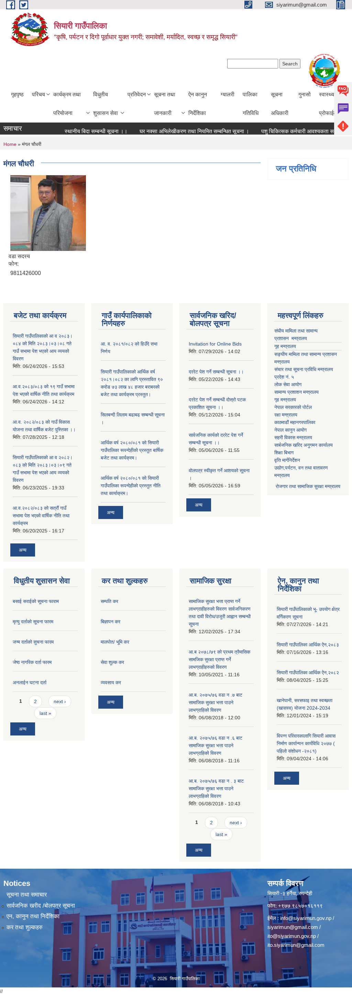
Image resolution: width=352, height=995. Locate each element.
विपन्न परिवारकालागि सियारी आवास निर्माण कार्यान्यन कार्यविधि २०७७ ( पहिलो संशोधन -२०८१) (306, 743)
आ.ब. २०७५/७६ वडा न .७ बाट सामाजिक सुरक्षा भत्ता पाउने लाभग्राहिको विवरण (215, 702)
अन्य (22, 550)
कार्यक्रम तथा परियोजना (67, 104)
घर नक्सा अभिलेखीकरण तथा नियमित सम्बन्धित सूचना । (182, 131)
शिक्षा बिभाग (284, 452)
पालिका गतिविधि (250, 104)
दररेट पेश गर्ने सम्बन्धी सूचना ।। (216, 371)
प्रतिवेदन (137, 94)
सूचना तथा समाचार (27, 894)
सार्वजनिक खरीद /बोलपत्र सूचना (41, 905)
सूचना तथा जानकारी (164, 104)
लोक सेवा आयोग (287, 384)
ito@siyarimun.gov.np (291, 936)
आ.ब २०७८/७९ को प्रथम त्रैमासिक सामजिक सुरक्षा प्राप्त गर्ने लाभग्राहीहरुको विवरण (219, 659)
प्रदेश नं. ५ (284, 377)
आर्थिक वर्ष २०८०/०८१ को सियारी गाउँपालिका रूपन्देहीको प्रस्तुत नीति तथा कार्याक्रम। (131, 485)
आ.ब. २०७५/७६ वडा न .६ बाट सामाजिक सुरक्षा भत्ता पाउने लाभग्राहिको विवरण (215, 745)
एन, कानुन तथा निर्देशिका (33, 916)
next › (60, 701)
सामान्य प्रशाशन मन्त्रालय (296, 392)
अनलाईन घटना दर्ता (29, 682)
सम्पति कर (109, 601)
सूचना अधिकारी (279, 104)
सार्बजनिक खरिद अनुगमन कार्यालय (303, 445)
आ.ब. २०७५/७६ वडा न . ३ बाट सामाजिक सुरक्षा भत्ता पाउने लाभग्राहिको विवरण (216, 788)
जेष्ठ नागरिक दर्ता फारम (32, 662)
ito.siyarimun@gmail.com (295, 945)
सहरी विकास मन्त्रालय (293, 437)
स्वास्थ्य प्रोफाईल (328, 104)
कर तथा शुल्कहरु (25, 927)
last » (45, 713)
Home (9, 144)
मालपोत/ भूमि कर (115, 642)
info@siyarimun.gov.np (305, 918)
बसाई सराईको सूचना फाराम (36, 601)
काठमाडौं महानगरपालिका (294, 422)
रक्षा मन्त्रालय (285, 414)
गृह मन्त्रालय (285, 346)
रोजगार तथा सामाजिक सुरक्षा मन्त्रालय (307, 486)
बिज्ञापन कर (110, 621)
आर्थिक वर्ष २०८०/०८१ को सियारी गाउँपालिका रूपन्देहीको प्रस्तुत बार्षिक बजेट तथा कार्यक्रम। (132, 450)
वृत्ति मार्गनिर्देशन (287, 460)
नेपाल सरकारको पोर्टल (293, 407)
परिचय (38, 94)
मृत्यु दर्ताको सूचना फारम (33, 621)
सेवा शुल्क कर (112, 662)
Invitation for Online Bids (215, 344)
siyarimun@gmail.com (292, 927)
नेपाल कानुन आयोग (290, 430)
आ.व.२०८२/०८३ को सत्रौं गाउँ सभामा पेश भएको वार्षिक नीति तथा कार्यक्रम (41, 515)
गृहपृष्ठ (17, 94)
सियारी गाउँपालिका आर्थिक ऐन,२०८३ (308, 644)
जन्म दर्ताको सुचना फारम (33, 642)
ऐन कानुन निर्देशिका (197, 104)
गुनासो (304, 94)
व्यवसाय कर (111, 682)
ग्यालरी (227, 94)
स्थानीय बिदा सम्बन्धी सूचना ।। (84, 131)
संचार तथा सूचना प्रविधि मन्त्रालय (303, 369)
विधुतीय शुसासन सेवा (105, 104)
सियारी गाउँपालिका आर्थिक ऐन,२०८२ (308, 672)
